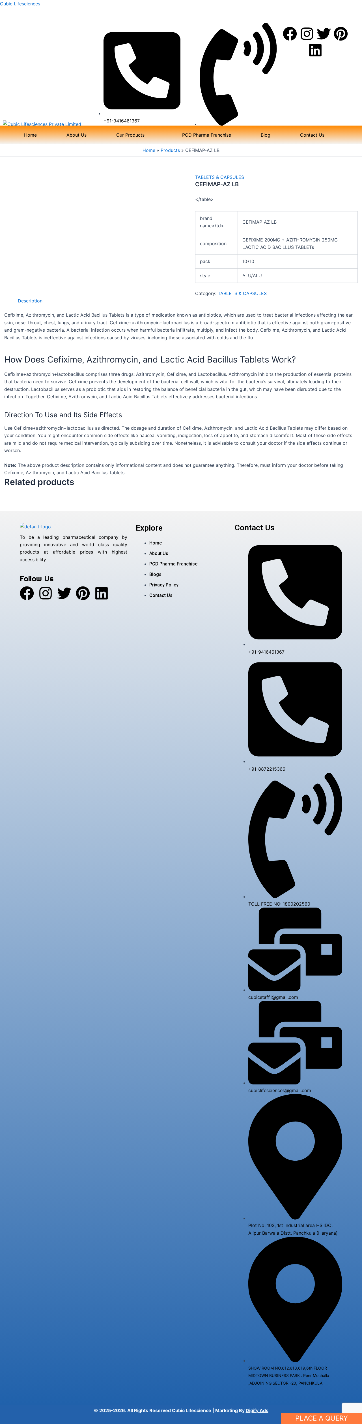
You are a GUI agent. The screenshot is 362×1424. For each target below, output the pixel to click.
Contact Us (312, 135)
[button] (134, 134)
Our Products (130, 135)
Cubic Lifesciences (20, 4)
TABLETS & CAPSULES (219, 177)
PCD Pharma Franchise (206, 135)
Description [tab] (30, 301)
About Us (76, 135)
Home (30, 135)
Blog (265, 135)
